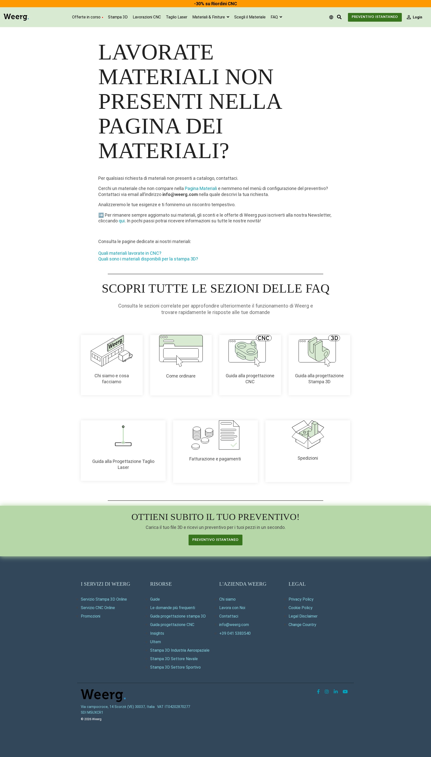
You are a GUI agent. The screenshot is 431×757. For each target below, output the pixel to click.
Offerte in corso (86, 17)
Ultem (155, 641)
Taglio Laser (176, 17)
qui (122, 220)
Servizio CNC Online (98, 607)
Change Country (302, 624)
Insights (157, 633)
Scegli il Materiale (250, 17)
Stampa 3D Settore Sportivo (175, 667)
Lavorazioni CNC (147, 17)
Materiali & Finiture (209, 17)
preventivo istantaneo (215, 540)
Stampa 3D (118, 17)
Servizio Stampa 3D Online (104, 599)
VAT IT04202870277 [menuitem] (173, 707)
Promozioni (90, 616)
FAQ (275, 17)
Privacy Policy (301, 599)
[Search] (339, 17)
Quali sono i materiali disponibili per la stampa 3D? (148, 258)
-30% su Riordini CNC (215, 3)
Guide (155, 599)
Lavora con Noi (232, 607)
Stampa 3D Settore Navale (174, 658)
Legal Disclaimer (303, 616)
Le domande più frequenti (172, 607)
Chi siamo (227, 599)
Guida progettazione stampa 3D (178, 616)
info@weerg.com (234, 624)
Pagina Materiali (201, 188)
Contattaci (228, 616)
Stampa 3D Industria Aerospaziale (180, 650)
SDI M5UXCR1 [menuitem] (92, 712)
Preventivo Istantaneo (375, 17)
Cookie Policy (301, 607)
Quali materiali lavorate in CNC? (129, 253)
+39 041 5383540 (235, 633)
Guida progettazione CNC (172, 624)
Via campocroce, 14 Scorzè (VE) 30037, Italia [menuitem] (118, 707)
